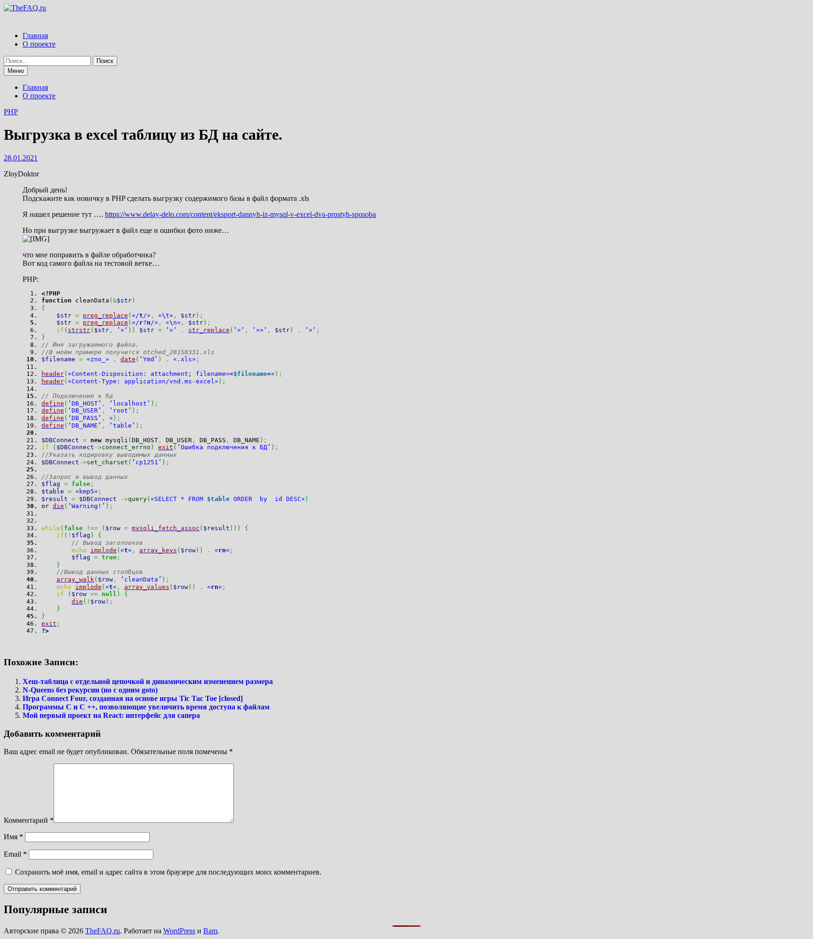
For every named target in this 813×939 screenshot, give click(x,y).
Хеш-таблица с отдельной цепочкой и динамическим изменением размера (148, 681)
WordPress (179, 931)
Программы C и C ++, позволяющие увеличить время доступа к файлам (146, 707)
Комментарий (29, 820)
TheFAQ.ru (102, 931)
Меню (16, 70)
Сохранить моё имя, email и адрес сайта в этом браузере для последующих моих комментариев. (168, 872)
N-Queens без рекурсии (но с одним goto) (90, 690)
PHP (11, 112)
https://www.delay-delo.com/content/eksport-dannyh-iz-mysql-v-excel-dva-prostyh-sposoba (240, 214)
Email (15, 854)
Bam (210, 931)
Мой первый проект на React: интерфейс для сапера (111, 715)
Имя (13, 837)
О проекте (39, 44)
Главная (35, 36)
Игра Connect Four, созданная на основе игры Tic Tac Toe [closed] (133, 698)
